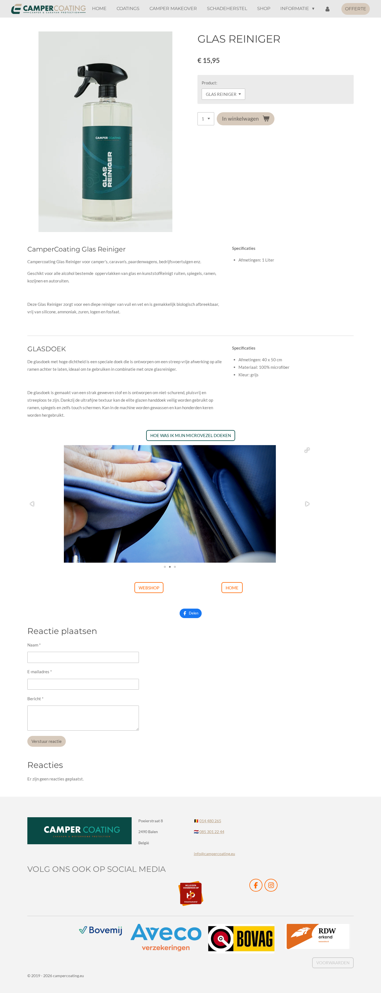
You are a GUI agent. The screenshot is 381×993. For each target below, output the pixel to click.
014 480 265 (210, 820)
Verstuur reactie (47, 741)
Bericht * (35, 698)
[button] (307, 450)
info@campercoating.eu (214, 853)
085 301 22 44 (211, 831)
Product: (209, 82)
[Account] (327, 9)
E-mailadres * (39, 671)
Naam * (34, 644)
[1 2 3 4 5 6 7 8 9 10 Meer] (205, 118)
